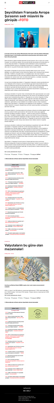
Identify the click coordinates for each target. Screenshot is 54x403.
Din (5, 8)
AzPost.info (27, 388)
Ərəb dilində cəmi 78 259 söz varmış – (14, 204)
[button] (5, 2)
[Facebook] (24, 390)
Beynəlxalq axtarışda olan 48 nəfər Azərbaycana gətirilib (14, 212)
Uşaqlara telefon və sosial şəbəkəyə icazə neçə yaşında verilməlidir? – (14, 209)
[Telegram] (28, 390)
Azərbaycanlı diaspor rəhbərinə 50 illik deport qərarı (14, 187)
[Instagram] (26, 390)
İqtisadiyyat (7, 241)
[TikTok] (29, 390)
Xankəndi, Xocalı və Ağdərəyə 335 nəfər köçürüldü (14, 226)
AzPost (38, 154)
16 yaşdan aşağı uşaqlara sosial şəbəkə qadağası (15, 233)
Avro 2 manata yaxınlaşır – (14, 217)
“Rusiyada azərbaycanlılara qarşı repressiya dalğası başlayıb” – (14, 182)
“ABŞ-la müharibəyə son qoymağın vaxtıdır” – (14, 229)
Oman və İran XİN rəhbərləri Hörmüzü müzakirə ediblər (15, 169)
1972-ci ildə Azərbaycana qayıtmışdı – (15, 193)
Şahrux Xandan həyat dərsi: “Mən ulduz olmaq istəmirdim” (14, 174)
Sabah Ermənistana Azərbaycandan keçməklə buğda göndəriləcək (14, 178)
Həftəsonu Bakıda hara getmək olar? (14, 222)
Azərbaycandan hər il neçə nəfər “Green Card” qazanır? (14, 199)
